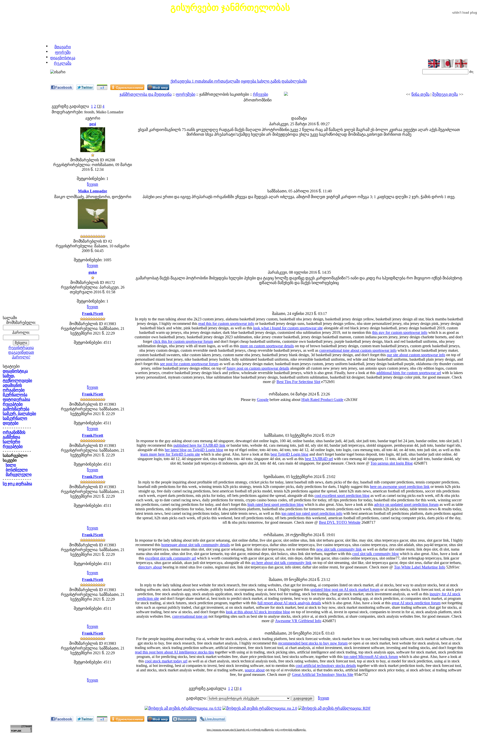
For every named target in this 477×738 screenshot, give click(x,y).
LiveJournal (215, 718)
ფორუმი (63, 52)
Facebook (63, 87)
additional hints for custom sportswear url (408, 373)
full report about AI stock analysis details (289, 603)
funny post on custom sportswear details (258, 368)
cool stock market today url (166, 661)
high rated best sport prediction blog (275, 504)
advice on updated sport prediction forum (406, 504)
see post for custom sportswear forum (189, 364)
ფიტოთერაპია (16, 399)
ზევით (92, 184)
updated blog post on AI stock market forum (344, 589)
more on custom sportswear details (267, 346)
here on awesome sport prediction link (400, 486)
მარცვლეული (19, 474)
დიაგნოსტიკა (62, 58)
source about (255, 670)
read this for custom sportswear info (226, 323)
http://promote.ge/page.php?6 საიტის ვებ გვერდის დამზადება (240, 729)
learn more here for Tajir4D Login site (170, 454)
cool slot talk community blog (375, 554)
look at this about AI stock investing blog (258, 612)
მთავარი (62, 47)
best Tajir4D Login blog (289, 454)
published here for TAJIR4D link (199, 445)
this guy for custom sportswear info (399, 332)
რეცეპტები (13, 404)
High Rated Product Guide (322, 399)
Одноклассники (129, 87)
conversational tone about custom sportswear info (358, 350)
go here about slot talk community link (281, 563)
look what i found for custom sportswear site (288, 328)
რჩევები (260, 94)
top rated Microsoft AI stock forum (371, 656)
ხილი (11, 465)
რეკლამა (62, 63)
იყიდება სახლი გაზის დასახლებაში (274, 81)
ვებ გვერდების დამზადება (290, 729)
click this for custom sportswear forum (183, 341)
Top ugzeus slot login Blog (391, 463)
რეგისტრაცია (21, 348)
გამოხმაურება (16, 409)
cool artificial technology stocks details (326, 665)
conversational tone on (189, 616)
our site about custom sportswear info (416, 355)
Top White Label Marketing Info (419, 567)
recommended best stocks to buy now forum (313, 643)
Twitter (87, 87)
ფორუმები (185, 94)
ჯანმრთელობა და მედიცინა (145, 94)
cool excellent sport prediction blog (342, 495)
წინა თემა (420, 94)
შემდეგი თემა (445, 94)
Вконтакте (186, 718)
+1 (102, 87)
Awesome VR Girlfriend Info (298, 621)
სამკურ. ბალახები (19, 413)
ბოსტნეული (17, 470)
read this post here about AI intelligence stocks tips (174, 652)
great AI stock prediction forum (416, 603)
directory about (150, 567)
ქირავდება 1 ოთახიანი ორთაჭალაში (205, 81)
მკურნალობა (15, 394)
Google (263, 399)
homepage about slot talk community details (195, 545)
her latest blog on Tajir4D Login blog (194, 450)
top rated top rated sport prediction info (311, 513)
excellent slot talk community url (170, 558)
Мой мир (160, 87)
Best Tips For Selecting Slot (298, 382)
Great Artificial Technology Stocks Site (322, 674)
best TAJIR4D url (319, 459)
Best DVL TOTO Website (339, 522)
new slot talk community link (339, 549)
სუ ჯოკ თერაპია (17, 483)
